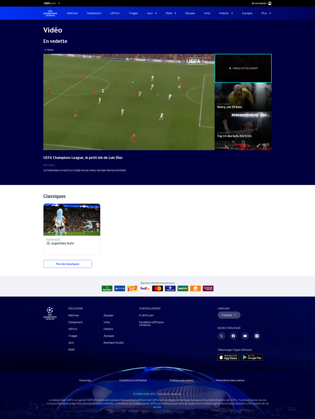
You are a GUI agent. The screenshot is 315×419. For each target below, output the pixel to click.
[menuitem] (73, 13)
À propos (109, 336)
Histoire (108, 329)
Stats (71, 349)
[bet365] (183, 288)
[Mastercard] (157, 288)
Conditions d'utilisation (133, 380)
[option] (243, 68)
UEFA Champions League (50, 13)
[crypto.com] (170, 288)
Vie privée (85, 380)
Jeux (71, 342)
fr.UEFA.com (146, 315)
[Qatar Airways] (208, 288)
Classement (75, 322)
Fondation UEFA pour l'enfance (151, 323)
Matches (73, 315)
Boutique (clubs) (114, 342)
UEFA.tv (72, 329)
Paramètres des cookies (230, 380)
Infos (107, 322)
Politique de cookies (182, 380)
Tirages (72, 336)
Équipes (108, 315)
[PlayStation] (119, 288)
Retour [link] (50, 49)
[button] (152, 13)
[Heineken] (107, 288)
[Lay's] (132, 288)
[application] (129, 102)
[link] (72, 13)
